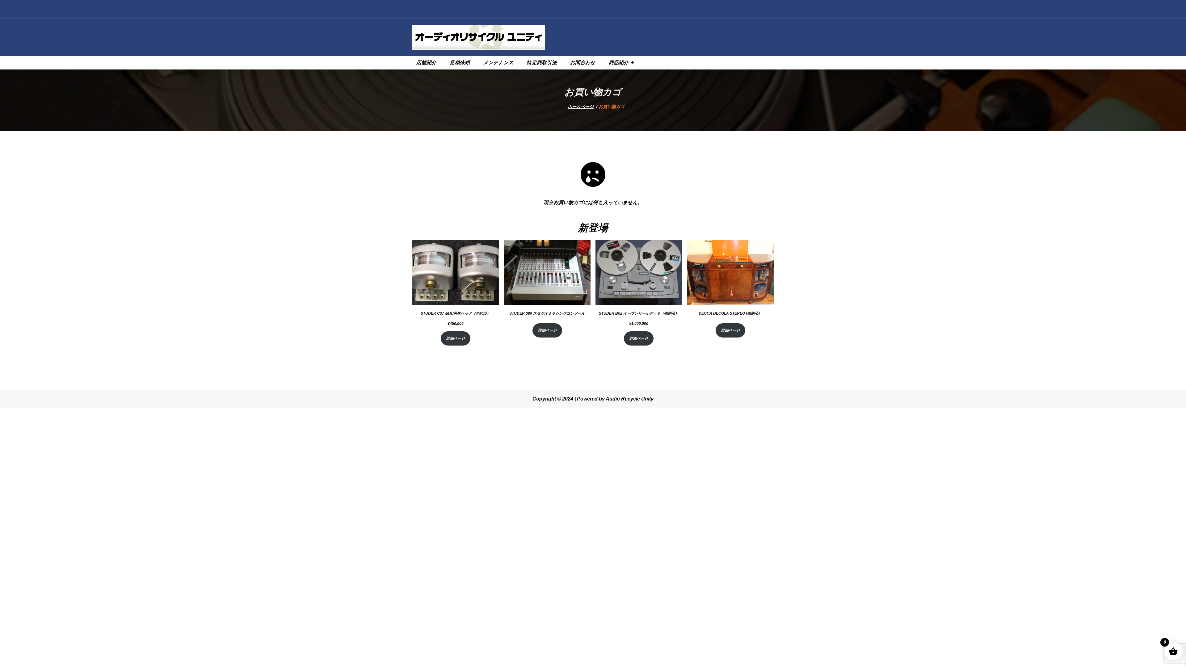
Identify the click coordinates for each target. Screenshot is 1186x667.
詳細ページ (455, 338)
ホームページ (581, 106)
